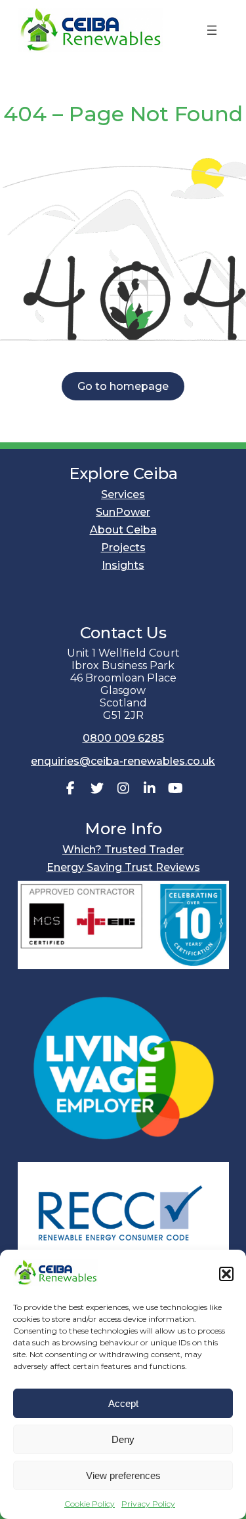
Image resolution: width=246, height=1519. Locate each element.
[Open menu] (212, 30)
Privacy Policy (148, 1504)
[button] (226, 1273)
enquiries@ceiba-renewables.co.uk (123, 761)
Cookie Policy (89, 1504)
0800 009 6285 (123, 738)
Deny (123, 1439)
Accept (123, 1403)
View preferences (123, 1475)
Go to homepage (123, 386)
